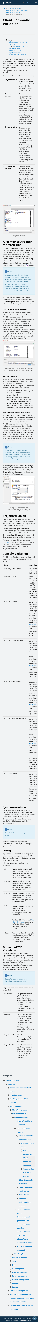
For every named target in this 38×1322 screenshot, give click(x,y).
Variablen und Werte (20, 46)
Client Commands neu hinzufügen (16, 10)
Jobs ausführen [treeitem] (22, 1239)
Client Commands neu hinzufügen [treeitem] (26, 1137)
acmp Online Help (14, 8)
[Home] (4, 8)
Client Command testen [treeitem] (23, 1211)
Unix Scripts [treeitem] (19, 1254)
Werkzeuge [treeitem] (23, 1198)
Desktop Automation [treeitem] (20, 1114)
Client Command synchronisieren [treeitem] (23, 1219)
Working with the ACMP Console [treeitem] (19, 1101)
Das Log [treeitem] (26, 1176)
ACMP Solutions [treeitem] (16, 1106)
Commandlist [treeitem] (28, 1169)
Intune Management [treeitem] (20, 1276)
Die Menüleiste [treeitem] (27, 1152)
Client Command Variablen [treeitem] (27, 1161)
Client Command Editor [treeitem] (27, 1145)
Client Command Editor (13, 12)
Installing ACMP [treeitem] (16, 1095)
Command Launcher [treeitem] (24, 1243)
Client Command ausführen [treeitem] (23, 1233)
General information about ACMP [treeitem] (20, 1090)
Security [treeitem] (15, 1261)
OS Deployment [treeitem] (18, 1268)
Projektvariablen (15, 48)
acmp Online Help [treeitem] (12, 1080)
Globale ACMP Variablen (17, 55)
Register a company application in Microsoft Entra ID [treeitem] (22, 1300)
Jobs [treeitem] (13, 1265)
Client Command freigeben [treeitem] (23, 1226)
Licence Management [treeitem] (20, 1280)
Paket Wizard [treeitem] (24, 1195)
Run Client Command (23, 921)
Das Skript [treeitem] (27, 1173)
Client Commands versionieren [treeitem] (26, 1189)
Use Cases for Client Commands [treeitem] (24, 1248)
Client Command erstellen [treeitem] (23, 1130)
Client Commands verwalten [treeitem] (26, 1182)
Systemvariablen (15, 53)
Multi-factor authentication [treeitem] (20, 1294)
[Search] (32, 3)
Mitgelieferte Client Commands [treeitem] (24, 1123)
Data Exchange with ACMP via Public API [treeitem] (21, 1307)
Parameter (6, 542)
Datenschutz (30, 1318)
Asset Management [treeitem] (19, 1272)
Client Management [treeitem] (19, 1110)
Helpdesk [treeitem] (15, 1283)
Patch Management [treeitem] (19, 1257)
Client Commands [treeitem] (21, 1117)
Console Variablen (15, 50)
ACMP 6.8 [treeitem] (11, 1084)
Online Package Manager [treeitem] (25, 1204)
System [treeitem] (15, 1287)
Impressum (21, 1318)
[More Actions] (34, 30)
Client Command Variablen (14, 14)
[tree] (19, 1195)
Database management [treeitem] (19, 1291)
